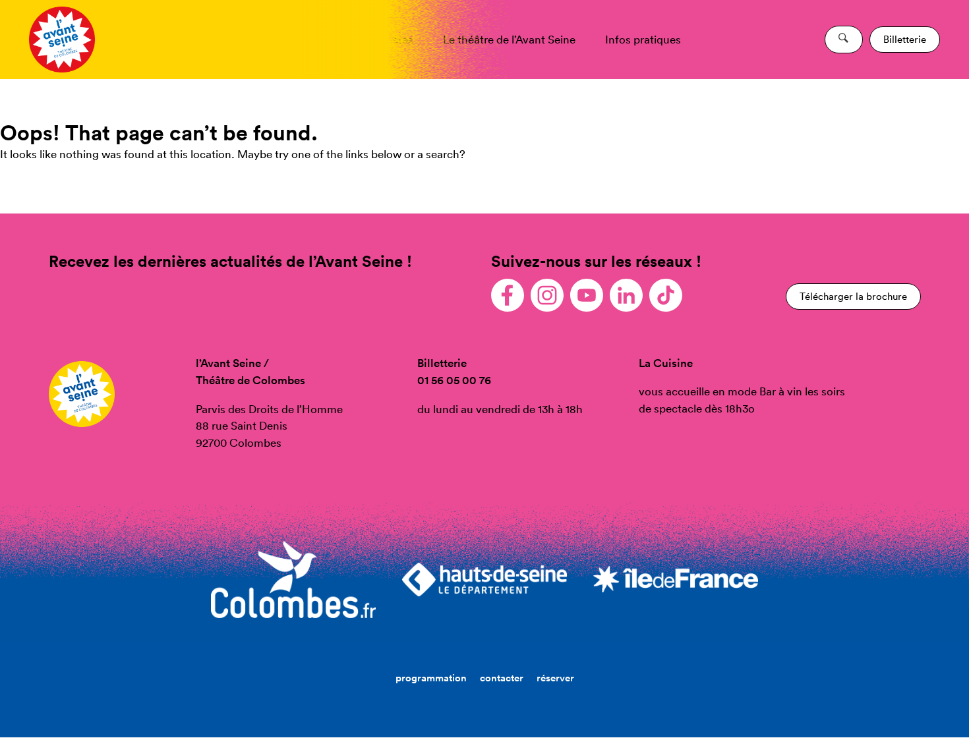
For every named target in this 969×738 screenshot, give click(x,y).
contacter (501, 678)
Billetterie (904, 39)
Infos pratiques (643, 39)
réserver (555, 678)
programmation (431, 678)
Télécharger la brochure (853, 296)
